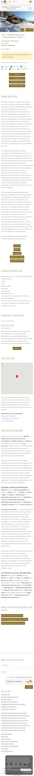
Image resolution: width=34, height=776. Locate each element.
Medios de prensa (7, 744)
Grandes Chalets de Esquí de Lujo (13, 730)
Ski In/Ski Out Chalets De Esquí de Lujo (15, 715)
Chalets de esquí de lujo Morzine (12, 615)
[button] (31, 2)
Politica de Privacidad (13, 769)
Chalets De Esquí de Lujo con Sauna (14, 723)
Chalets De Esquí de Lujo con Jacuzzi (14, 720)
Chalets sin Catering (8, 709)
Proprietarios (5, 739)
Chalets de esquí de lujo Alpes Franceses (14, 619)
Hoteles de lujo (6, 699)
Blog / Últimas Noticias (9, 741)
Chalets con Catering (8, 707)
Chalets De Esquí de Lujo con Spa (13, 728)
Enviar (29, 687)
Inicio (3, 34)
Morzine (20, 37)
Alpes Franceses (9, 37)
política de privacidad (23, 677)
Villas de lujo (5, 694)
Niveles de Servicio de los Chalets (13, 704)
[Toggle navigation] (30, 8)
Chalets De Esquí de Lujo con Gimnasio (15, 725)
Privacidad (5, 748)
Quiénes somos (6, 734)
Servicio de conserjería (9, 702)
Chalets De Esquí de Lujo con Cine (13, 718)
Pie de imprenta (7, 751)
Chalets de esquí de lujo (16, 34)
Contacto (4, 736)
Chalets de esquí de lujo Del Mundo (13, 623)
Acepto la (20, 677)
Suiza (5, 522)
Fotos (29, 30)
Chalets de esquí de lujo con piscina (14, 713)
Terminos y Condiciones (9, 746)
